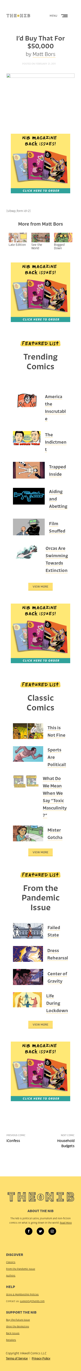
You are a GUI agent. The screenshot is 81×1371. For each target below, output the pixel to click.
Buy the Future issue (18, 1319)
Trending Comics (40, 361)
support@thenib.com (32, 1301)
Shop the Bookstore (17, 1326)
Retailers (11, 1340)
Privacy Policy (41, 1358)
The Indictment (56, 442)
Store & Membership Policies (22, 1294)
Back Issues (12, 1333)
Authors (10, 1275)
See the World (36, 246)
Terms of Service (17, 1358)
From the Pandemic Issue (41, 897)
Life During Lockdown (57, 1003)
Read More (66, 1222)
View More (40, 586)
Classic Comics (40, 702)
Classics (10, 1262)
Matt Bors (44, 54)
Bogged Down (59, 246)
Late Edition (17, 244)
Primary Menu (64, 15)
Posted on (39, 63)
